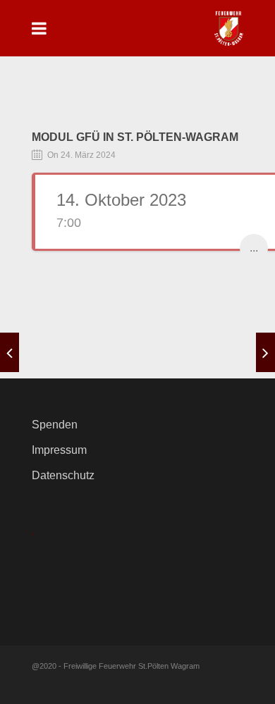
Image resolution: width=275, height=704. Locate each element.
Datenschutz (63, 475)
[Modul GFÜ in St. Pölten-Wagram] (9, 352)
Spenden (55, 425)
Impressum (59, 450)
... (254, 248)
